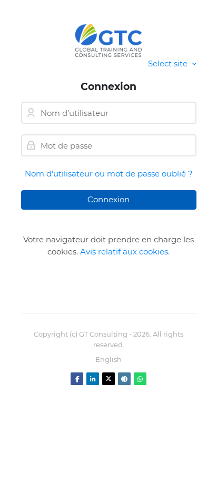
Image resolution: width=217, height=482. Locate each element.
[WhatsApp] (140, 378)
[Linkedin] (92, 378)
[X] (108, 378)
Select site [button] (169, 63)
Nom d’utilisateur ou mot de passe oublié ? (109, 174)
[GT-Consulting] (108, 40)
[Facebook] (77, 378)
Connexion (108, 199)
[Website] (124, 378)
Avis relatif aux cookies (124, 252)
